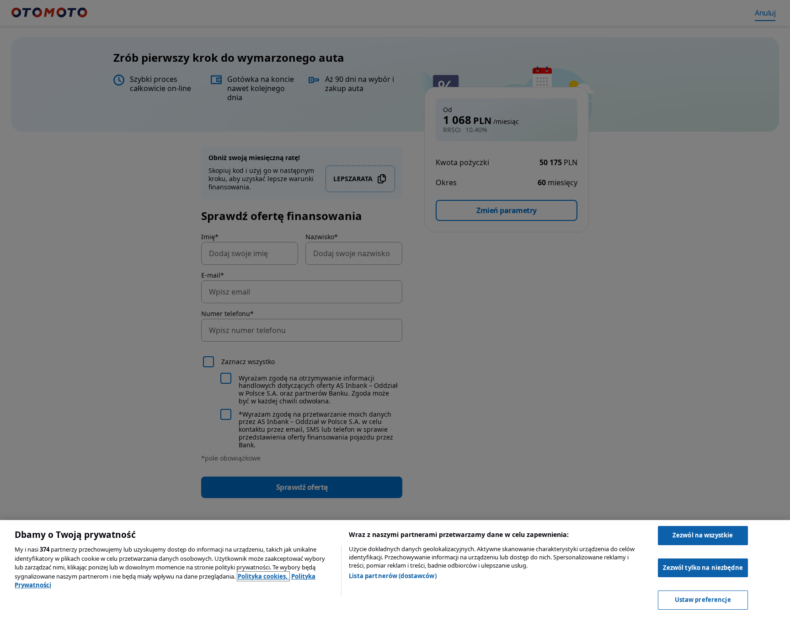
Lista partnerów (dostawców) (393, 576)
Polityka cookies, (263, 576)
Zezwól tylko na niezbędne (703, 567)
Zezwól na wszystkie (703, 535)
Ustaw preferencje (703, 600)
